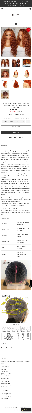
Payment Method (5, 381)
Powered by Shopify (23, 407)
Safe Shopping (5, 375)
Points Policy (4, 386)
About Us (3, 369)
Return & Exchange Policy (8, 385)
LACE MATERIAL (8, 118)
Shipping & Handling (6, 383)
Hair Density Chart (6, 396)
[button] (14, 109)
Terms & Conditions (6, 373)
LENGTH (22, 118)
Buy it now (16, 132)
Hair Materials (4, 398)
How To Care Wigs (6, 393)
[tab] (16, 145)
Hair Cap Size (4, 395)
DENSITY (17, 118)
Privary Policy (4, 371)
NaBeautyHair (15, 407)
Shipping (10, 114)
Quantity (27, 118)
